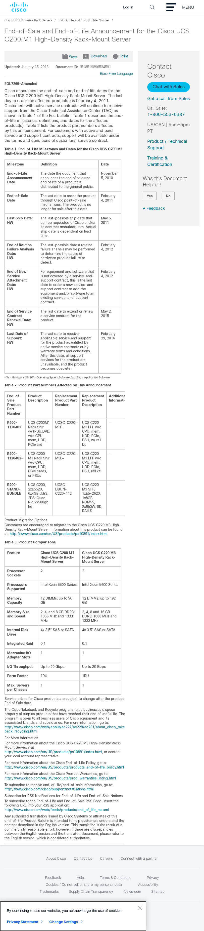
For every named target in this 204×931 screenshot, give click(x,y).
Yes (150, 196)
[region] (73, 916)
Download (99, 56)
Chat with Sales (169, 86)
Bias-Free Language (116, 74)
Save (73, 57)
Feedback (156, 208)
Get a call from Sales (168, 98)
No (168, 196)
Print (124, 56)
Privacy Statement (22, 922)
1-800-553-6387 (166, 114)
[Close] (139, 907)
